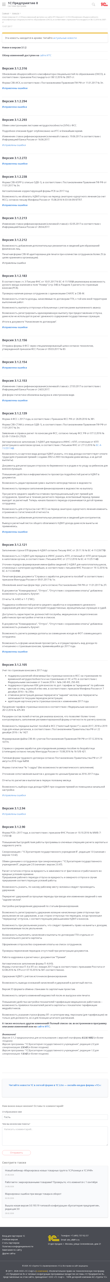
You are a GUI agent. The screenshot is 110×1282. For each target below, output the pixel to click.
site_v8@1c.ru (73, 1239)
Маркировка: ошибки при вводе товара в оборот (33, 1193)
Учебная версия (10, 1239)
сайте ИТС (45, 55)
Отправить (16, 1152)
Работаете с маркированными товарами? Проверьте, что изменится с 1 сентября (51, 1182)
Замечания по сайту (12, 1249)
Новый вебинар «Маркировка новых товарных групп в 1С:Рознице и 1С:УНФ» (49, 1170)
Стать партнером (10, 1242)
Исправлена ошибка (14, 106)
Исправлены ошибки (15, 88)
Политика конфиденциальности (17, 1246)
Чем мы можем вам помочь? (16, 1124)
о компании (41, 1271)
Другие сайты (8, 1253)
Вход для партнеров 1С (13, 1235)
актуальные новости (65, 38)
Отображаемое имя (12, 1111)
